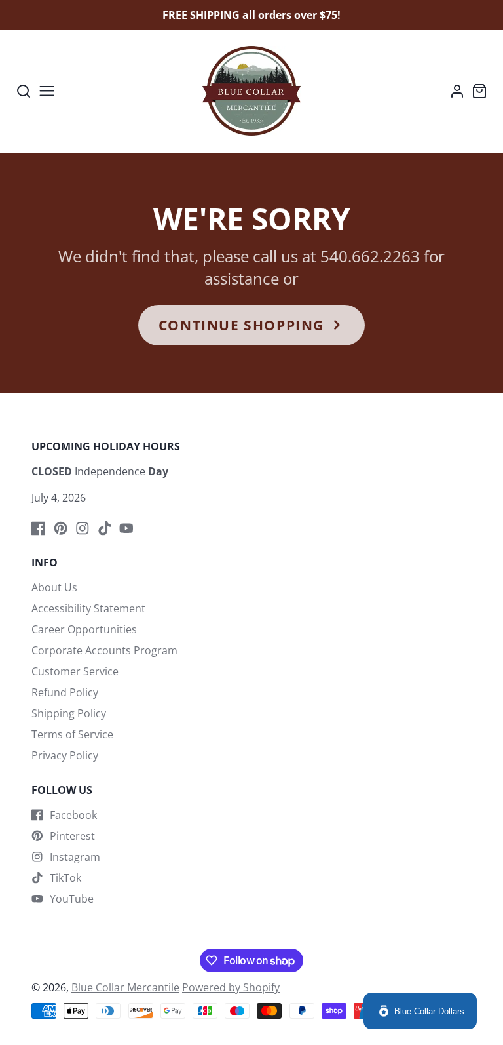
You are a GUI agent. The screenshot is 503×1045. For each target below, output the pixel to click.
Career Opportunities (84, 629)
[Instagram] (82, 528)
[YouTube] (126, 528)
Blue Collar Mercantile (125, 987)
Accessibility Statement (88, 608)
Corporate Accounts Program (104, 650)
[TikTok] (105, 528)
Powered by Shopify (231, 987)
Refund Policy (64, 692)
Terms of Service (72, 734)
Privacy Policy (64, 755)
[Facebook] (38, 528)
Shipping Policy (68, 713)
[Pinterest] (61, 528)
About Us (54, 587)
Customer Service (75, 671)
